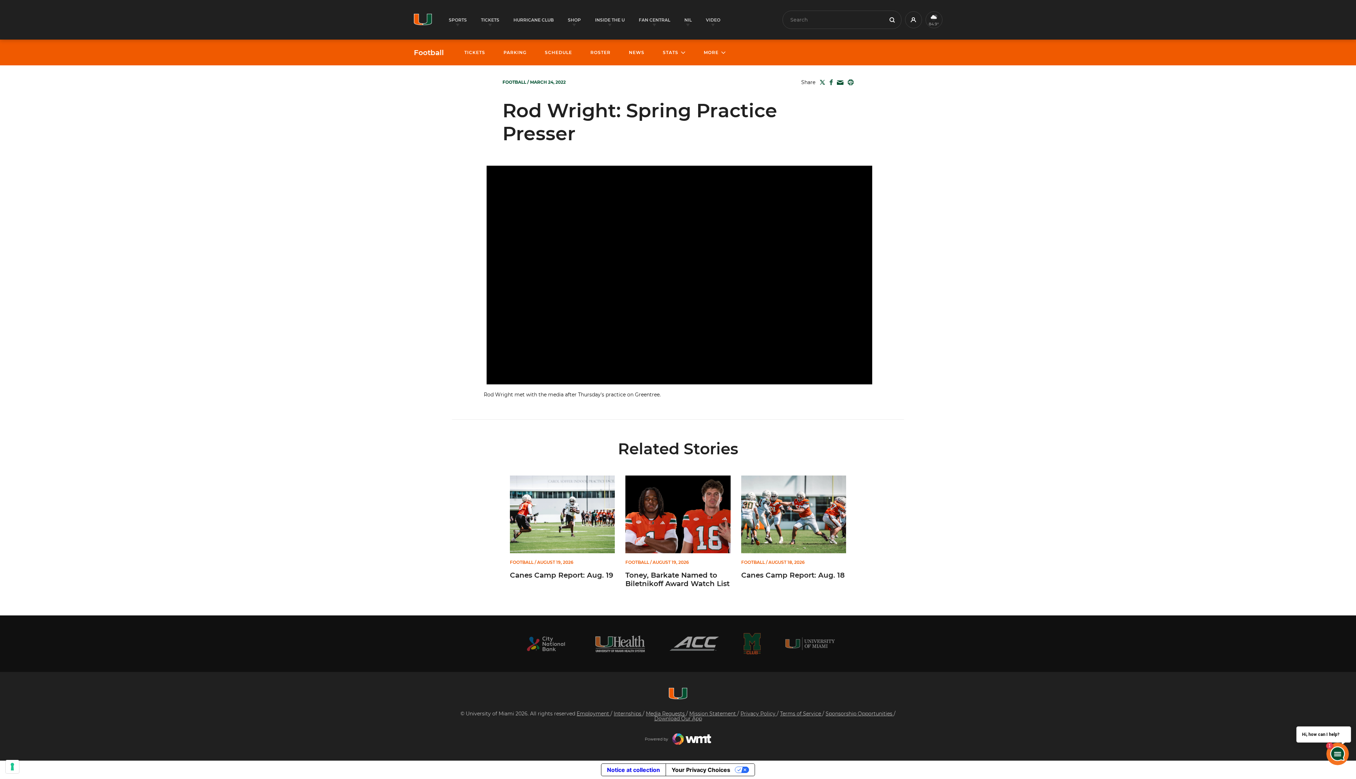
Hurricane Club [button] (533, 20)
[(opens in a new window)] (546, 644)
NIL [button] (688, 20)
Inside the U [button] (610, 20)
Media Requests (666, 713)
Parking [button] (515, 52)
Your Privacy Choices (701, 769)
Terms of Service (801, 713)
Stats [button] (670, 52)
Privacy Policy (759, 713)
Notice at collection (633, 769)
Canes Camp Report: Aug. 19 (561, 575)
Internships (628, 713)
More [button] (711, 52)
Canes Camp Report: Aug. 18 (793, 575)
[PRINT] (849, 82)
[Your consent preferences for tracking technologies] (12, 766)
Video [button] (713, 20)
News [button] (636, 52)
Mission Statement (713, 713)
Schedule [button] (558, 52)
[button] (913, 19)
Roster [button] (600, 52)
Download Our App (678, 718)
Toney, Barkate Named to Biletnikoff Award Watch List (677, 579)
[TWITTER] (821, 82)
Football (429, 52)
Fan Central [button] (654, 20)
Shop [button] (574, 20)
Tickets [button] (490, 20)
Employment (594, 713)
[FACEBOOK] (830, 82)
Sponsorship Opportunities (860, 713)
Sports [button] (458, 20)
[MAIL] (839, 83)
